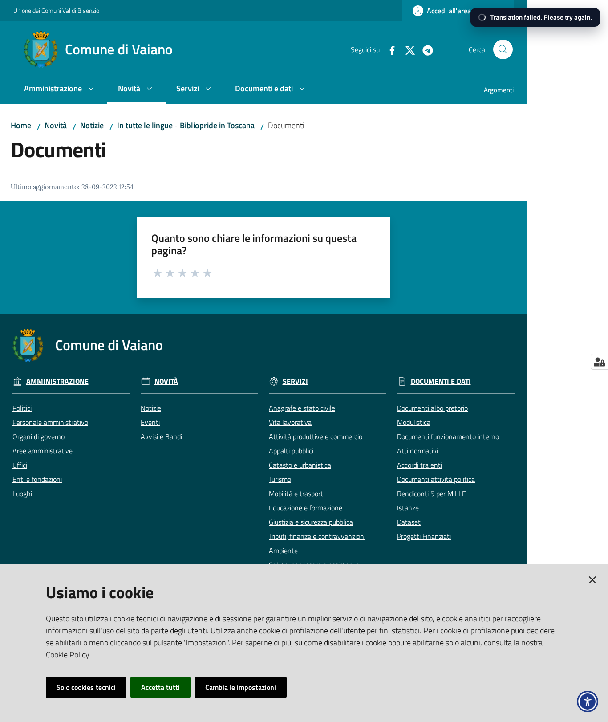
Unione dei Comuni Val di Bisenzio (56, 10)
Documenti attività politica (436, 479)
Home (21, 125)
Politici (22, 408)
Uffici (19, 465)
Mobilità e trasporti (296, 493)
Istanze (408, 507)
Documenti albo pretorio (432, 408)
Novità (56, 125)
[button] (503, 49)
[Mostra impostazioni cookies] (599, 362)
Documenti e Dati (441, 381)
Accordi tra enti (419, 465)
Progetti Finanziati (424, 536)
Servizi (295, 381)
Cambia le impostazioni (240, 687)
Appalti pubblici (291, 450)
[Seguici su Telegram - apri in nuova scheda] (424, 49)
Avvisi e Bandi (161, 436)
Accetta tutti (160, 687)
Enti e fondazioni (37, 479)
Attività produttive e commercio (315, 436)
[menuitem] (60, 89)
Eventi (150, 422)
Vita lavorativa (290, 422)
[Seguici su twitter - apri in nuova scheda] (406, 49)
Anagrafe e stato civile (302, 408)
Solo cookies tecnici (86, 687)
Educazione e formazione (305, 507)
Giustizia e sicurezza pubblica (311, 522)
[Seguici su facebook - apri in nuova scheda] (388, 49)
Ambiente (283, 550)
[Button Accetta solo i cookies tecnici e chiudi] (592, 579)
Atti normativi (417, 450)
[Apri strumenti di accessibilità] (587, 701)
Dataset (409, 522)
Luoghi (22, 493)
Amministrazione (57, 381)
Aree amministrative (42, 450)
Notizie (92, 125)
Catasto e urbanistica (300, 465)
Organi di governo (38, 436)
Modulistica (413, 422)
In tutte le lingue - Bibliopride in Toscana (186, 125)
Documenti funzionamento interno (448, 436)
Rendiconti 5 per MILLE (431, 493)
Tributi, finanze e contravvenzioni (317, 536)
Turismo (280, 479)
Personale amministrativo (50, 422)
